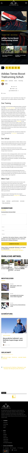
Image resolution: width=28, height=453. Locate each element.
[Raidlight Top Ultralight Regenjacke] (20, 49)
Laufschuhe (11, 80)
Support (3, 392)
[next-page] (4, 274)
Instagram (14, 448)
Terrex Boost (14, 133)
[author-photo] (4, 345)
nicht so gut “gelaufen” (10, 108)
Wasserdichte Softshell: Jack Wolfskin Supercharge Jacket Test (13, 340)
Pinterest (21, 448)
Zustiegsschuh (17, 195)
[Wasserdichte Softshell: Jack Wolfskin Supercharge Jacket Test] (14, 325)
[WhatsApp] (12, 67)
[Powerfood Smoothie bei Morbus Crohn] (5, 306)
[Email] (15, 67)
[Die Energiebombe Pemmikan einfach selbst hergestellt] (5, 296)
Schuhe (15, 80)
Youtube (15, 450)
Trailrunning (20, 80)
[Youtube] (12, 450)
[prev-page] (2, 274)
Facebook (7, 448)
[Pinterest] (9, 67)
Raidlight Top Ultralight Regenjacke (20, 56)
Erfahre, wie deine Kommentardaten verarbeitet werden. (12, 249)
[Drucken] (18, 67)
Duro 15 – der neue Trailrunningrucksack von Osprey (19, 269)
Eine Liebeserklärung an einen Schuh (7, 56)
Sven (6, 83)
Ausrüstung (6, 35)
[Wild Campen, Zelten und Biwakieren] (5, 287)
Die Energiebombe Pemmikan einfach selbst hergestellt (17, 296)
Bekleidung (14, 35)
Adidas (6, 80)
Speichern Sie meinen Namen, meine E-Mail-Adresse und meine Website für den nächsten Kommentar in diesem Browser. (13, 238)
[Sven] (3, 84)
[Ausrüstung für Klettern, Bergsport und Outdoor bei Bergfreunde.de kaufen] (14, 368)
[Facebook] (6, 67)
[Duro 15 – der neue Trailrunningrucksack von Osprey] (19, 262)
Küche (11, 293)
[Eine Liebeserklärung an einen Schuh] (7, 49)
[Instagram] (11, 448)
